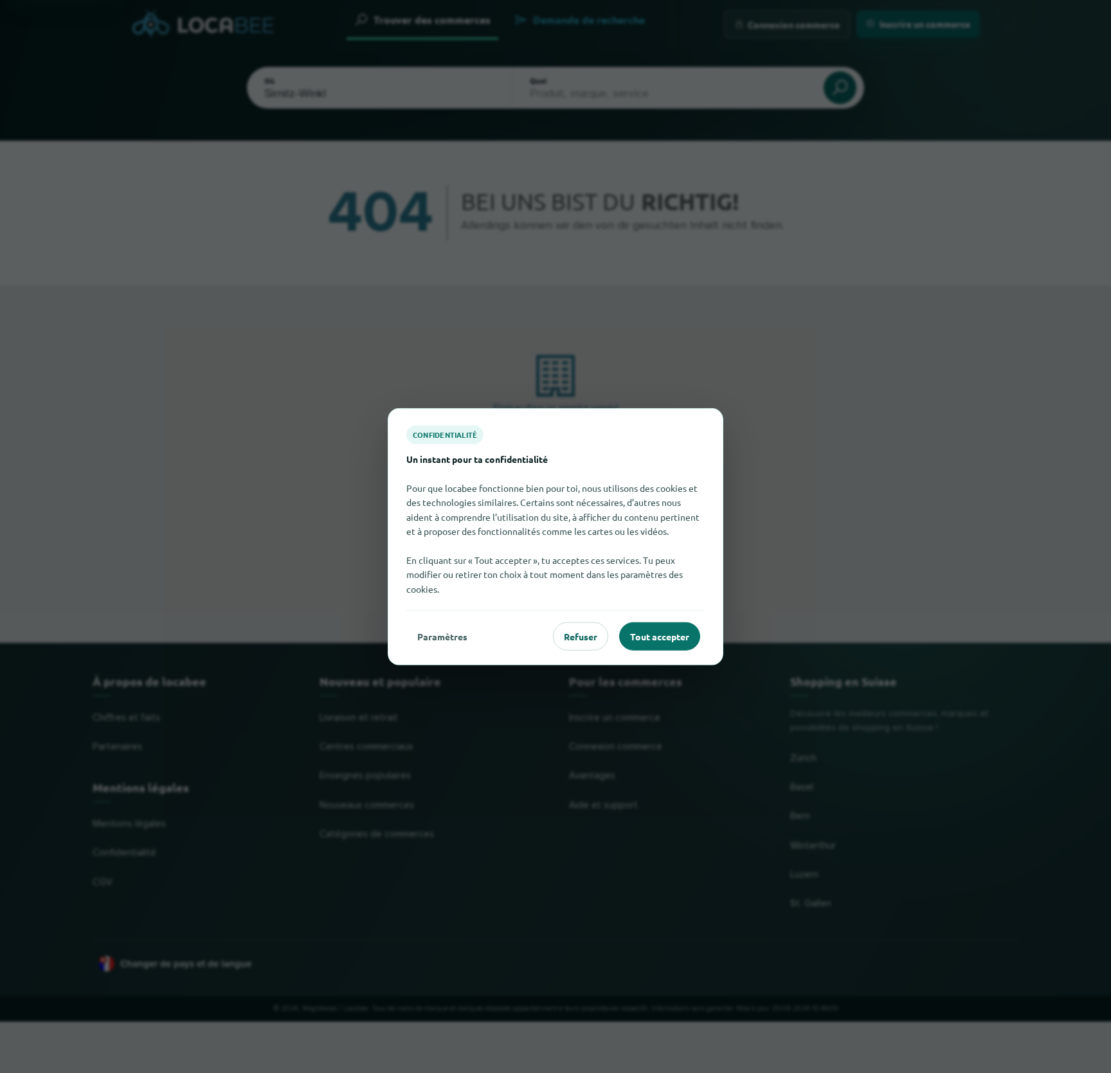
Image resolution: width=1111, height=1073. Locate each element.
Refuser (580, 636)
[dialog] (555, 536)
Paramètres (442, 636)
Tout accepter (659, 636)
